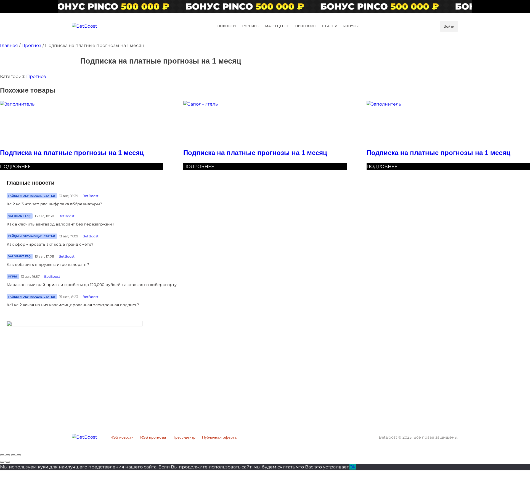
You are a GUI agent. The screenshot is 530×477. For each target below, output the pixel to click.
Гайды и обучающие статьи (31, 195)
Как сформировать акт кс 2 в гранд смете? (50, 244)
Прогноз (31, 45)
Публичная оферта (219, 437)
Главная (9, 45)
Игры (12, 276)
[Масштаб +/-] (19, 455)
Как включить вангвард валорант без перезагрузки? (60, 224)
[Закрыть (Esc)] (2, 455)
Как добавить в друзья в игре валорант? (48, 264)
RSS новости (122, 437)
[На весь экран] (13, 455)
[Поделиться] (8, 455)
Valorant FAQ (19, 215)
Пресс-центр (184, 437)
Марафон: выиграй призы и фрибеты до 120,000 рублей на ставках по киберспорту (92, 284)
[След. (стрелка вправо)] (8, 462)
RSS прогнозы (153, 437)
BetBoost (91, 196)
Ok (352, 467)
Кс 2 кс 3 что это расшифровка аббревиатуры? (54, 203)
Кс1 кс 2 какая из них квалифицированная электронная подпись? (73, 304)
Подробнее (15, 166)
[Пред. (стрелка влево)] (2, 462)
